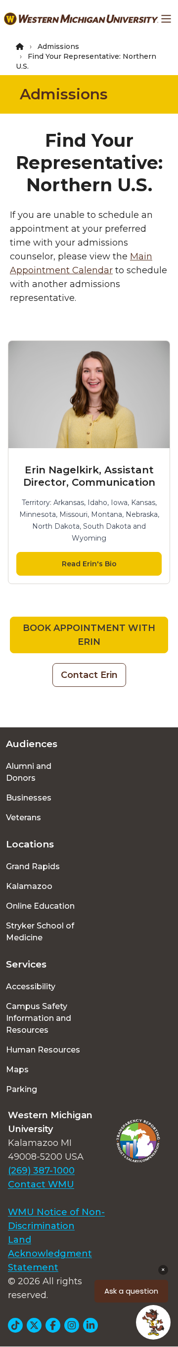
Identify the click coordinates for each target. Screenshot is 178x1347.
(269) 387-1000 (41, 1170)
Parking (21, 1089)
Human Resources (43, 1049)
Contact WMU (41, 1184)
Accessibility (30, 986)
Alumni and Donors (28, 772)
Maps (17, 1069)
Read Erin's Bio (89, 563)
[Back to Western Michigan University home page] (81, 19)
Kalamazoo (29, 886)
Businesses (28, 797)
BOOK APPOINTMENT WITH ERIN (89, 635)
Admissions (58, 46)
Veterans (23, 817)
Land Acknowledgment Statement (50, 1253)
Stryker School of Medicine (40, 931)
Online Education (40, 906)
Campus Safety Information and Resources (38, 1018)
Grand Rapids (33, 866)
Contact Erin (89, 675)
